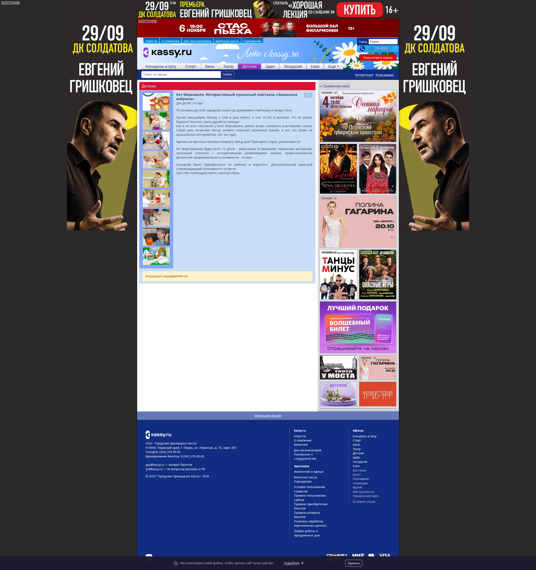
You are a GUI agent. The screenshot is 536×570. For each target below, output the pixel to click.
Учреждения (252, 41)
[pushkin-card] (335, 85)
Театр (228, 66)
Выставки (359, 470)
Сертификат (361, 479)
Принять (354, 563)
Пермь (374, 42)
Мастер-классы (363, 492)
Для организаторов (197, 41)
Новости (151, 41)
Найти (227, 74)
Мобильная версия (268, 416)
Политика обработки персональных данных (310, 523)
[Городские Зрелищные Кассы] (165, 53)
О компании (170, 41)
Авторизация (364, 75)
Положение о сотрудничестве (305, 456)
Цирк (270, 66)
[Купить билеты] (158, 434)
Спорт (190, 66)
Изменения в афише (378, 58)
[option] (268, 27)
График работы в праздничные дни (307, 533)
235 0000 (381, 48)
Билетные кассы (227, 41)
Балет (357, 474)
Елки (315, 66)
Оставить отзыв (364, 502)
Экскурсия (293, 66)
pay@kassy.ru (155, 465)
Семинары (360, 483)
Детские (249, 66)
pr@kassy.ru (154, 469)
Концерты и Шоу (161, 66)
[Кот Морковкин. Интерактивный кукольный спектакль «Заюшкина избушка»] (156, 102)
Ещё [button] (332, 66)
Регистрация (385, 75)
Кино (209, 66)
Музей (357, 487)
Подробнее (292, 563)
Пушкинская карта (366, 496)
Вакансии (301, 444)
